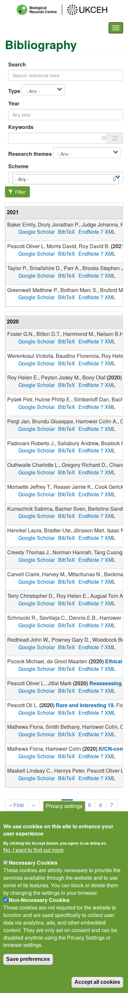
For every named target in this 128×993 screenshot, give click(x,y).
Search (17, 64)
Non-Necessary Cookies (39, 900)
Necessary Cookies (33, 862)
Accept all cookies (97, 982)
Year (13, 103)
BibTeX (66, 231)
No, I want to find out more (33, 850)
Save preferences (28, 959)
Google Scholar (36, 231)
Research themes (30, 153)
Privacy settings (64, 806)
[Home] (68, 10)
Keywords (20, 127)
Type (14, 91)
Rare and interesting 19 (85, 705)
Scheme (18, 166)
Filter (20, 192)
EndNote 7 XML (97, 231)
